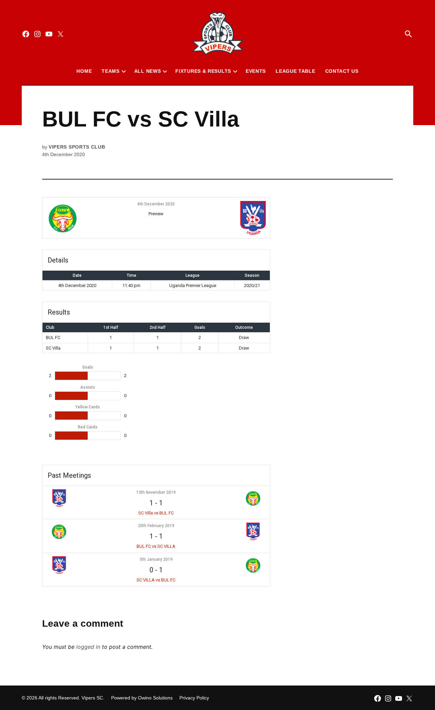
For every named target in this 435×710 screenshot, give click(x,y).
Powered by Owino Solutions (142, 697)
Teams (111, 71)
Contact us (342, 71)
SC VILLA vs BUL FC (156, 579)
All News (147, 71)
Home (84, 71)
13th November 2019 (156, 492)
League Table (295, 71)
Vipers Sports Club (77, 147)
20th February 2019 (156, 525)
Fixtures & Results (203, 71)
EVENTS (256, 71)
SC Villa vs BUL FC (156, 512)
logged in (88, 646)
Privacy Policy (194, 697)
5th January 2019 (156, 559)
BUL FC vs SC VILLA (156, 546)
